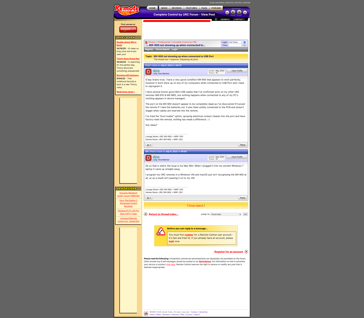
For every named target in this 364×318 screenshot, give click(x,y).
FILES (204, 8)
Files (182, 314)
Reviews (166, 314)
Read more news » (126, 92)
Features (175, 314)
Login (174, 49)
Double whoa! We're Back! (126, 43)
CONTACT (239, 19)
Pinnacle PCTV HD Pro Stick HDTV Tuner (128, 212)
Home (152, 314)
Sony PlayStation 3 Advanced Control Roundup (128, 203)
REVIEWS (177, 8)
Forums (152, 42)
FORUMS (216, 8)
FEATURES (191, 8)
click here (170, 264)
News (158, 314)
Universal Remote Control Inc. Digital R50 (128, 219)
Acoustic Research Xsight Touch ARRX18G (128, 194)
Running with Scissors (128, 75)
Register (149, 49)
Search (197, 314)
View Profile (236, 70)
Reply (242, 144)
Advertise (203, 312)
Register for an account (228, 251)
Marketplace (205, 261)
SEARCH (225, 19)
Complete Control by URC (184, 42)
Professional (164, 42)
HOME (152, 8)
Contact (194, 312)
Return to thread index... (164, 214)
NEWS (164, 8)
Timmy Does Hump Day (128, 58)
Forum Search (162, 49)
